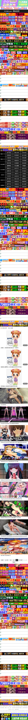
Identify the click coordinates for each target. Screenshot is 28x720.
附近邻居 (9, 163)
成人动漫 (24, 155)
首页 (2, 560)
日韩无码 (24, 186)
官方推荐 (3, 169)
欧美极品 (17, 155)
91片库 (9, 176)
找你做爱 (24, 163)
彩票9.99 (9, 171)
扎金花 (16, 171)
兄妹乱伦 (17, 184)
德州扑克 (24, 168)
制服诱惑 (24, 181)
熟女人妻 (17, 178)
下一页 (20, 560)
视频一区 (3, 153)
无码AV (2, 174)
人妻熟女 (9, 160)
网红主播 (17, 152)
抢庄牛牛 (17, 168)
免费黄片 (24, 178)
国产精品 (9, 152)
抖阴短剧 (17, 186)
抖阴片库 (3, 180)
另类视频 (24, 160)
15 (10, 560)
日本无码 (24, 152)
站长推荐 (3, 164)
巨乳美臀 (24, 157)
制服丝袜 (17, 160)
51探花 (24, 173)
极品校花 (9, 186)
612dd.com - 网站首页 (11, 11)
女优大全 (17, 176)
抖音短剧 (9, 173)
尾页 (14, 562)
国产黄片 (9, 178)
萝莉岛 (24, 176)
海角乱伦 (17, 181)
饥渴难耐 (17, 163)
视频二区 (3, 159)
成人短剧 (24, 184)
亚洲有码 (9, 155)
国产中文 (9, 184)
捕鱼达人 (9, 168)
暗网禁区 (9, 181)
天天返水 (24, 171)
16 (13, 560)
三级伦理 (9, 157)
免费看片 (3, 185)
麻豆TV (16, 173)
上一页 (6, 560)
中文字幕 (17, 157)
